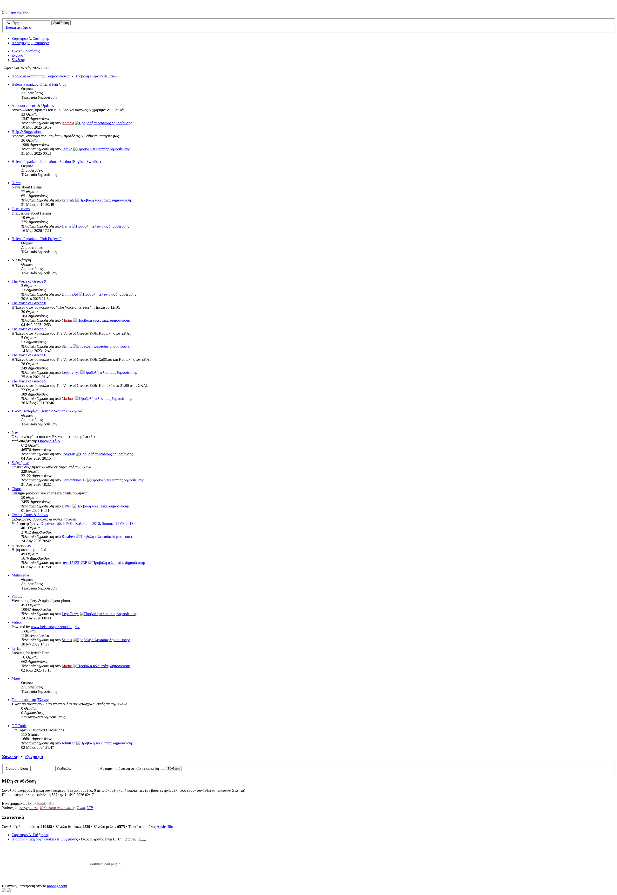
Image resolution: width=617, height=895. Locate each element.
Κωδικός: (64, 768)
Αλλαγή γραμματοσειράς (31, 43)
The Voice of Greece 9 (29, 281)
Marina (67, 320)
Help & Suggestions (27, 132)
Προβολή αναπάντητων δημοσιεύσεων (41, 76)
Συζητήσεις (20, 463)
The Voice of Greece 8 (29, 303)
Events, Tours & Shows (30, 515)
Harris (66, 226)
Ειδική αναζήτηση (19, 27)
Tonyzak (68, 454)
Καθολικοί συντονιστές (57, 808)
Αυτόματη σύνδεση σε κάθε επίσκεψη (130, 768)
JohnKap (68, 743)
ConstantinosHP (74, 480)
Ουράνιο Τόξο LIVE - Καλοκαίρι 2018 (70, 523)
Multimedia (20, 575)
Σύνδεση (18, 60)
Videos (17, 622)
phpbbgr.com (57, 886)
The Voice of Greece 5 (29, 381)
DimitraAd (70, 294)
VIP (90, 808)
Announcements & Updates (33, 106)
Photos (17, 596)
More (16, 678)
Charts (16, 489)
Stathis (67, 346)
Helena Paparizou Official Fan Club (39, 84)
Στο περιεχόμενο (15, 12)
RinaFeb (68, 536)
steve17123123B (74, 563)
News (16, 183)
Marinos (68, 398)
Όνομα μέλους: (17, 768)
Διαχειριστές (29, 808)
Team (81, 808)
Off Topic (19, 726)
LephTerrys (70, 372)
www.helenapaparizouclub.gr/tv (55, 627)
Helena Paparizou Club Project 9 (36, 239)
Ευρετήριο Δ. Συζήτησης (30, 38)
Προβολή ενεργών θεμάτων (95, 76)
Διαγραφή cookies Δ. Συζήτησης (53, 839)
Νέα (15, 432)
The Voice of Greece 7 (29, 329)
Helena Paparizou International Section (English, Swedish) (56, 162)
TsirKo (67, 149)
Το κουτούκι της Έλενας (30, 700)
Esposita (68, 200)
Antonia (68, 123)
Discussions (21, 209)
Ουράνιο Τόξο (49, 441)
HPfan (67, 506)
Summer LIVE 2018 (117, 523)
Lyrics (16, 648)
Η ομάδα (18, 839)
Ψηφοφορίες (21, 545)
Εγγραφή (18, 55)
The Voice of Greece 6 (29, 355)
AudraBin (165, 827)
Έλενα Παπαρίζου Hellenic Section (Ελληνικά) (47, 411)
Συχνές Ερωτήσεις (26, 51)
